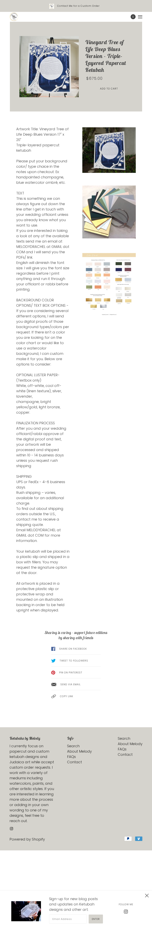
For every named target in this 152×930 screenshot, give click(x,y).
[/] (14, 17)
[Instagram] (125, 911)
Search (73, 745)
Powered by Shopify (27, 839)
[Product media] (49, 66)
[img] (11, 828)
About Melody (79, 751)
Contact (74, 762)
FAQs (71, 756)
